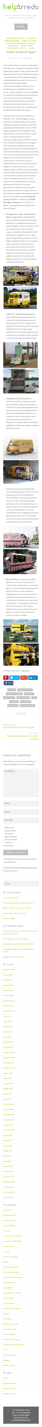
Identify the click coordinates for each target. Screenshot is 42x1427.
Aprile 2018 (7, 1094)
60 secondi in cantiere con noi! (14, 913)
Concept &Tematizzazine (12, 1241)
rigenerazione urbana (11, 1324)
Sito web (8, 820)
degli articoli (9, 1383)
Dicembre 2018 (8, 1052)
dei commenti (9, 1388)
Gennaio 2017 (8, 1171)
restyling (13, 706)
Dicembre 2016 (8, 1177)
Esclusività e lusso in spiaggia (18, 726)
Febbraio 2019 (8, 1042)
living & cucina (8, 1298)
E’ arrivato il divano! (18, 957)
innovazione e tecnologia (12, 1293)
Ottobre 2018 (8, 1063)
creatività (9, 698)
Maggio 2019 (8, 1027)
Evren (5, 939)
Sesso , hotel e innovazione (20, 939)
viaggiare (6, 1360)
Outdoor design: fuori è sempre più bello (22, 736)
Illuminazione (8, 1288)
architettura (25, 690)
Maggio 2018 (8, 1089)
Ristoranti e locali (16, 48)
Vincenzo (6, 931)
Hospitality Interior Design (13, 1277)
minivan (14, 702)
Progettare (26, 46)
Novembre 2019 (9, 1001)
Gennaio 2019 (8, 1047)
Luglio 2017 (7, 1140)
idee (34, 698)
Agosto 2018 (8, 1073)
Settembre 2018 (9, 1068)
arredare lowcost (15, 38)
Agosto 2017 (8, 1135)
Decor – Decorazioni (10, 1257)
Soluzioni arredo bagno (11, 1339)
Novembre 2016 (9, 1182)
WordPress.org (8, 1394)
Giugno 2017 (8, 1146)
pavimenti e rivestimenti (12, 1308)
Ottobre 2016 (8, 1187)
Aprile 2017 (7, 1156)
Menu (22, 26)
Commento (9, 771)
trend (32, 48)
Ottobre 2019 (8, 1006)
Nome (7, 803)
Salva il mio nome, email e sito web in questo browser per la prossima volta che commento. (11, 836)
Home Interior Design (11, 1272)
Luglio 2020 (7, 980)
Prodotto (13, 46)
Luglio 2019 (7, 1016)
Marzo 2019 (7, 1037)
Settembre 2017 (9, 1130)
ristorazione (27, 706)
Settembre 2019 (9, 1011)
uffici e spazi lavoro (10, 1355)
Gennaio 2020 (8, 995)
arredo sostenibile (9, 1220)
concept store (29, 41)
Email (7, 812)
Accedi (5, 1378)
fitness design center (11, 1267)
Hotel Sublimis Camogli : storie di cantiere (18, 903)
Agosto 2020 (8, 975)
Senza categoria (9, 1334)
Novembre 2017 (9, 1120)
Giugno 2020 (8, 985)
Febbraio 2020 (8, 990)
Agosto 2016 (8, 1197)
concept (29, 694)
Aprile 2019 (7, 1032)
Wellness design (9, 1365)
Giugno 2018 (8, 1083)
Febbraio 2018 (8, 1104)
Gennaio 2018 (8, 1109)
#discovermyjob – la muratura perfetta (17, 908)
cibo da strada (14, 694)
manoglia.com (8, 944)
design (31, 43)
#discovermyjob (9, 918)
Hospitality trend (9, 1283)
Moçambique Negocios (11, 949)
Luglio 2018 (7, 1078)
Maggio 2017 (8, 1151)
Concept (6, 1231)
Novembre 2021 (9, 970)
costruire (6, 1251)
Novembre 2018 (9, 1058)
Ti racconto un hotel (10, 898)
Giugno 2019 (8, 1021)
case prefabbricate (10, 1226)
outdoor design (8, 1303)
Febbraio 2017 (8, 1166)
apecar (11, 690)
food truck (23, 698)
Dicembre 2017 (8, 1114)
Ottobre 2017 (8, 1125)
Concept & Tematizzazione (13, 1236)
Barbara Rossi (28, 58)
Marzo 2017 (7, 1161)
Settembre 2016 (9, 1192)
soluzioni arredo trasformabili (13, 1345)
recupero (25, 702)
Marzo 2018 (7, 1099)
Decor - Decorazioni (16, 43)
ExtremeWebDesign (21, 1420)
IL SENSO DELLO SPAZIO (25, 944)
